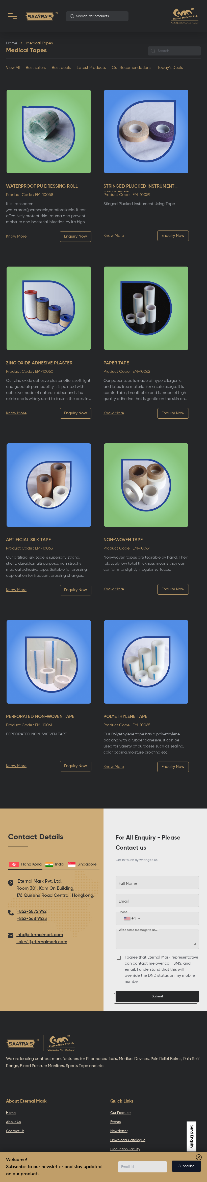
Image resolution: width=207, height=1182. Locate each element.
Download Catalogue (127, 1140)
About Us (13, 1122)
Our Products (120, 1113)
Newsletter (118, 1131)
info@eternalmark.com (39, 935)
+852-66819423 (32, 918)
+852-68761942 (31, 911)
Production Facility (125, 1149)
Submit (157, 996)
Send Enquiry (192, 1136)
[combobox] (97, 16)
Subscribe (186, 1166)
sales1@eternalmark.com (41, 942)
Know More (16, 237)
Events (115, 1122)
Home (11, 43)
